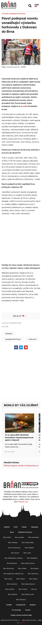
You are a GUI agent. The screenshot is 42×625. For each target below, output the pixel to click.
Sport (12, 532)
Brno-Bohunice (12, 563)
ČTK (6, 326)
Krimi (15, 527)
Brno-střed (7, 537)
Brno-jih (34, 589)
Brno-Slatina (33, 579)
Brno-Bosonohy (8, 568)
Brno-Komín (15, 553)
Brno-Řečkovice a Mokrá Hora (13, 573)
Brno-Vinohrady (34, 537)
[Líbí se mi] (23, 316)
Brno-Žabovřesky (28, 542)
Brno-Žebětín (29, 548)
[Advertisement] (21, 239)
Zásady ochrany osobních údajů (21, 615)
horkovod (32, 339)
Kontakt (9, 605)
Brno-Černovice (33, 573)
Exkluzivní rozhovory (25, 532)
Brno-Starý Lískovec (28, 584)
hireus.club (22, 622)
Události (6, 527)
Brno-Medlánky (32, 558)
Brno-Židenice (21, 599)
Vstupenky (34, 527)
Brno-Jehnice (9, 589)
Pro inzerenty (16, 610)
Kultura (24, 527)
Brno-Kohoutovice (14, 548)
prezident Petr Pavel (18, 14)
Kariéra (27, 610)
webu (25, 106)
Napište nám (23, 502)
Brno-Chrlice (21, 579)
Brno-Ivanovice (12, 584)
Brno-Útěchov (12, 594)
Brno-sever (8, 579)
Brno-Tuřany (23, 589)
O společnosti (20, 605)
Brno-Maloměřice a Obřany (14, 558)
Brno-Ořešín (22, 568)
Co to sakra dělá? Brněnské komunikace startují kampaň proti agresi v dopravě (19, 437)
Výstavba (8, 334)
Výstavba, (6, 14)
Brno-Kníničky (12, 542)
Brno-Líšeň (27, 553)
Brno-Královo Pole (28, 594)
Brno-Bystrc (35, 568)
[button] (30, 6)
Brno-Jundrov (19, 537)
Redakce (33, 605)
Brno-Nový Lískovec (28, 563)
